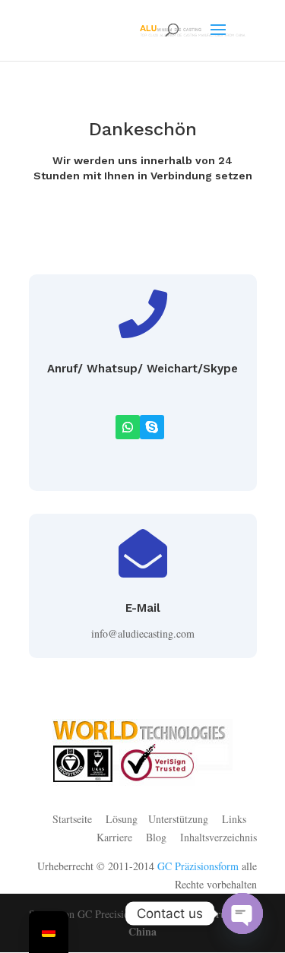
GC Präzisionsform (198, 866)
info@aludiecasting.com (143, 633)
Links (234, 819)
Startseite (72, 819)
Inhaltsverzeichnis (218, 837)
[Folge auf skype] (152, 427)
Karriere (114, 837)
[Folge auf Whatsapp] (128, 427)
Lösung (122, 819)
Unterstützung (178, 819)
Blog (158, 837)
